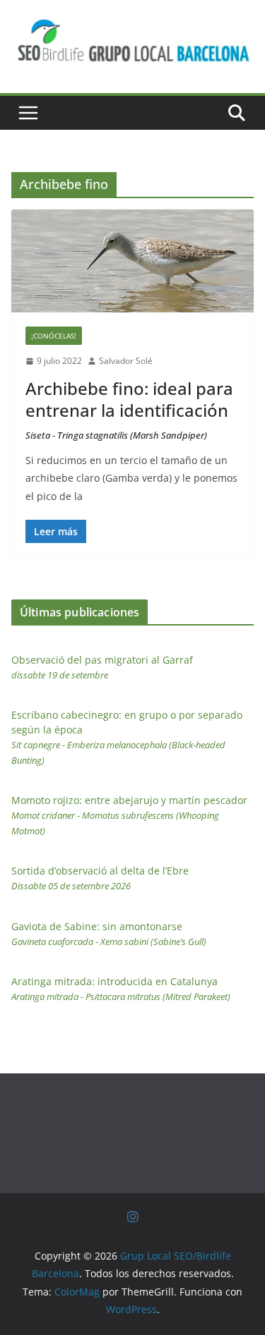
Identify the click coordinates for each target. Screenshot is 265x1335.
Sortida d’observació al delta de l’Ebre (100, 878)
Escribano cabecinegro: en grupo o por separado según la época (126, 737)
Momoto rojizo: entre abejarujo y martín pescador (129, 815)
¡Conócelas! (53, 336)
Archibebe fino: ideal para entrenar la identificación (129, 409)
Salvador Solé (126, 361)
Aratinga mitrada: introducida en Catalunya (120, 989)
